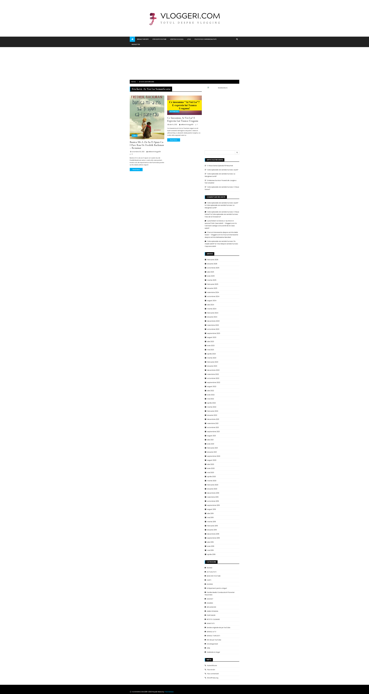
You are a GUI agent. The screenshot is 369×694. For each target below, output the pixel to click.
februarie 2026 (212, 260)
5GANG (209, 568)
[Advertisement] (184, 63)
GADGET (210, 599)
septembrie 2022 (213, 382)
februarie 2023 (212, 362)
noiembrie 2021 (212, 423)
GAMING (210, 603)
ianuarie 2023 (212, 366)
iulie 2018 (210, 542)
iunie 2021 (210, 444)
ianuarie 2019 (212, 530)
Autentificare (212, 665)
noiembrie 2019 (212, 497)
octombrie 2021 (213, 427)
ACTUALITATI (174, 111)
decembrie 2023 (213, 321)
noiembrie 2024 (213, 292)
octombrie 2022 (213, 378)
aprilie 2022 (211, 403)
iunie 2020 (211, 468)
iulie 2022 (210, 391)
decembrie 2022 (213, 370)
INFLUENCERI (211, 607)
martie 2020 (211, 481)
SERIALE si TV (211, 632)
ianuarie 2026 (212, 264)
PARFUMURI (211, 615)
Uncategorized (212, 644)
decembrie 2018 (213, 534)
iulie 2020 (210, 464)
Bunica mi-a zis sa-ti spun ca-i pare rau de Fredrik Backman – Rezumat (147, 145)
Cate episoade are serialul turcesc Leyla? (222, 170)
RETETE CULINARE (213, 619)
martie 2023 (211, 358)
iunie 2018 (210, 546)
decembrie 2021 (213, 419)
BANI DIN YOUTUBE (214, 576)
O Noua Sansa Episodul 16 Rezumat (220, 166)
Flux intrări (211, 670)
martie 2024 (211, 309)
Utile (189, 39)
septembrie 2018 (213, 538)
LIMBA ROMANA (212, 611)
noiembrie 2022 (213, 374)
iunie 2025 (211, 276)
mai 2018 (210, 550)
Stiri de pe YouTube (159, 39)
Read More (136, 169)
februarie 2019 (212, 526)
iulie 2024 (210, 305)
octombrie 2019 (213, 501)
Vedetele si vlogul (176, 39)
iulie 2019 (210, 513)
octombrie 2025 (213, 268)
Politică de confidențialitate (205, 39)
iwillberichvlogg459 (154, 152)
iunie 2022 (210, 395)
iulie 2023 (210, 341)
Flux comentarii (213, 674)
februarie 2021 (212, 448)
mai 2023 (210, 350)
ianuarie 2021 (212, 452)
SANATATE (211, 623)
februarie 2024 (212, 313)
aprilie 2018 (211, 554)
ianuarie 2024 (212, 317)
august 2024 (211, 300)
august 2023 (211, 337)
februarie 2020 (212, 485)
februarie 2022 (212, 411)
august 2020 (211, 460)
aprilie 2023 (211, 354)
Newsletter (136, 44)
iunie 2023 (210, 345)
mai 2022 (210, 399)
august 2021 (211, 436)
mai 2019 (210, 517)
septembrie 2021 (213, 431)
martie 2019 (211, 522)
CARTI (134, 135)
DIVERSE (210, 584)
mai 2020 (210, 472)
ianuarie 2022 (212, 415)
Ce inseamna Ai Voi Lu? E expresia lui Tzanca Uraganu (182, 119)
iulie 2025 (210, 272)
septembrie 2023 (213, 333)
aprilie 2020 (211, 476)
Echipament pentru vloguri (217, 588)
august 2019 (211, 509)
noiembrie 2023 (213, 325)
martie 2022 (211, 407)
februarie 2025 (212, 284)
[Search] (237, 152)
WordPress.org (212, 678)
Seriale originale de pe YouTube (218, 627)
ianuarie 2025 (212, 288)
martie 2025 (211, 280)
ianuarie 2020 (212, 489)
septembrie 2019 (213, 505)
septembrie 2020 (213, 456)
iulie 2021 (210, 440)
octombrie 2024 (213, 296)
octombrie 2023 (213, 329)
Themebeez (169, 692)
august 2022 (211, 386)
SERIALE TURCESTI (143, 39)
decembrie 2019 (213, 493)
